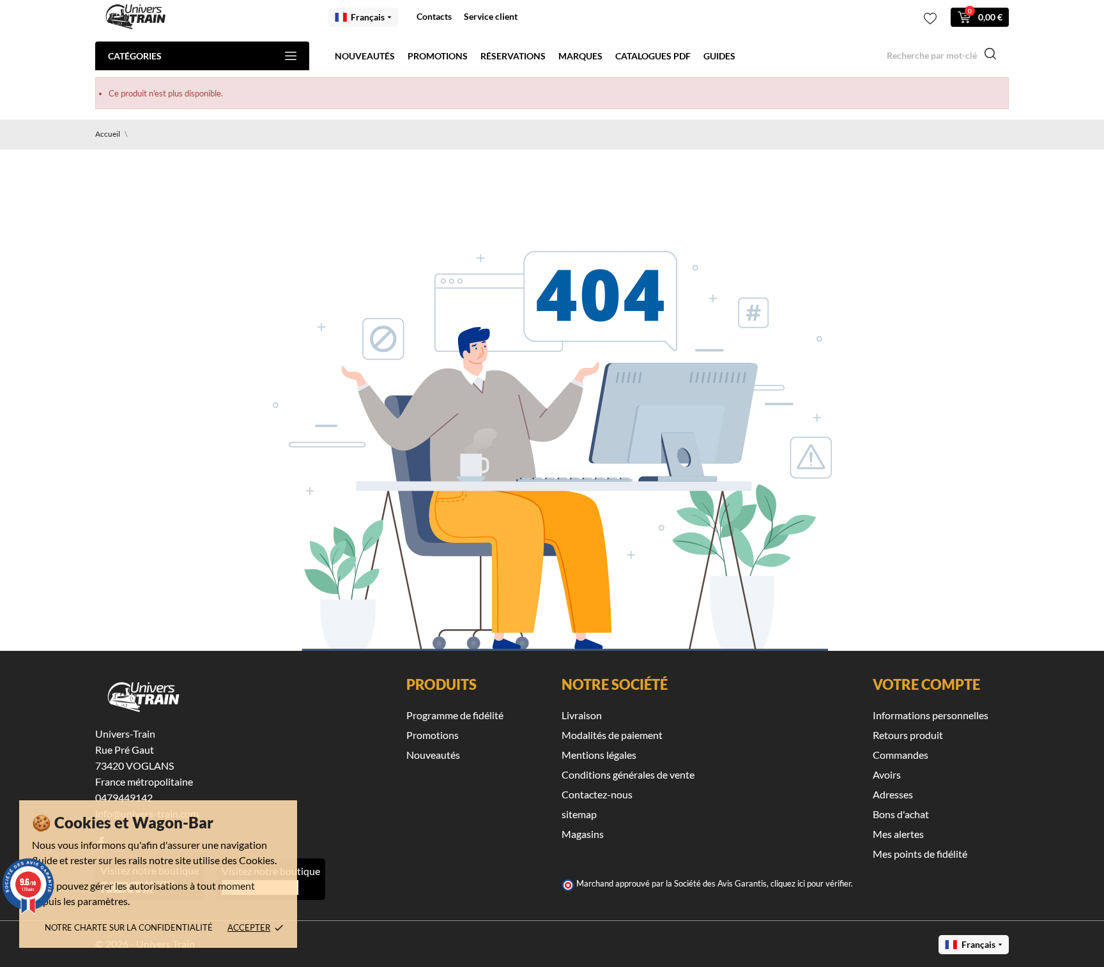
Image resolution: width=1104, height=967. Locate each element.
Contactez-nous (597, 794)
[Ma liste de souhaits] (930, 18)
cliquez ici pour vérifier (810, 883)
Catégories (135, 55)
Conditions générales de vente (628, 774)
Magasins (583, 834)
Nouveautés (365, 55)
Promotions (438, 55)
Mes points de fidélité (920, 854)
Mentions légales (599, 755)
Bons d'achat (901, 814)
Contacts (434, 16)
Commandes (900, 755)
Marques (580, 55)
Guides (719, 55)
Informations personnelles (930, 715)
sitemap (579, 814)
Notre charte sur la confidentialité (129, 927)
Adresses (893, 794)
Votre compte (926, 684)
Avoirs (887, 774)
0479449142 (124, 797)
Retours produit (908, 735)
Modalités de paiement (612, 735)
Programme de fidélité (454, 715)
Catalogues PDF (653, 55)
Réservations (513, 55)
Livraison (582, 715)
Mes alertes (898, 834)
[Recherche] (990, 55)
